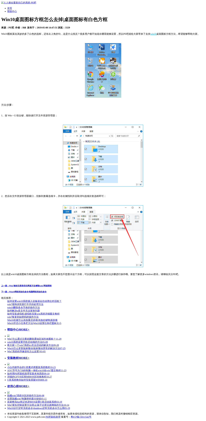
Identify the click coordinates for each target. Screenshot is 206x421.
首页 (9, 8)
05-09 (27, 342)
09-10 (28, 373)
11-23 (36, 370)
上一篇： (26, 286)
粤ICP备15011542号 (81, 417)
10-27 (29, 376)
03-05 (26, 351)
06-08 (25, 395)
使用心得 (13, 386)
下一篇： (24, 292)
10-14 (38, 405)
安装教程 (13, 358)
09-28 (33, 345)
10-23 (31, 367)
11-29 (34, 339)
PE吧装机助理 (53, 417)
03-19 (34, 402)
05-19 (38, 408)
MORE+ (24, 329)
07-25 (36, 348)
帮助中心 (12, 11)
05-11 (27, 398)
